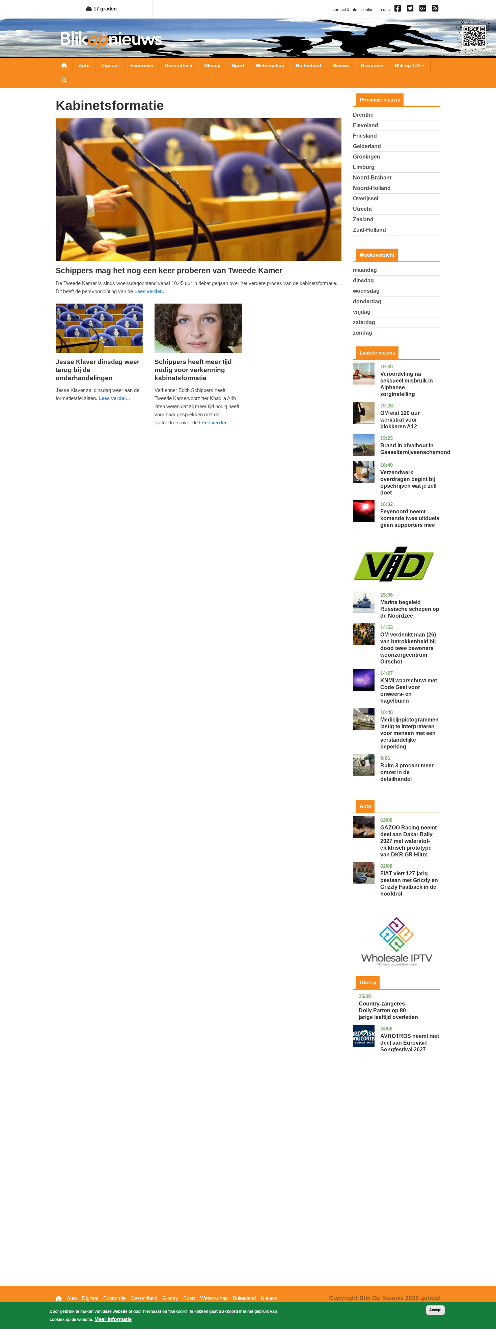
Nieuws (341, 65)
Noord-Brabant (372, 177)
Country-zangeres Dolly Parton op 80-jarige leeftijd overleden (388, 1010)
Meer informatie (113, 1319)
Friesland (365, 136)
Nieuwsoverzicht (64, 65)
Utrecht (362, 209)
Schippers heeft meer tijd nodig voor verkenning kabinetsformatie (193, 369)
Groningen (366, 157)
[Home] (111, 40)
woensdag (366, 291)
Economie (141, 65)
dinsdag (363, 280)
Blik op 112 (408, 65)
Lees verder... (150, 291)
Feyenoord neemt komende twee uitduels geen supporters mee (409, 518)
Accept (435, 1310)
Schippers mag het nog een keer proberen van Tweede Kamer (169, 270)
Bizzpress (372, 65)
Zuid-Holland (369, 230)
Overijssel (365, 198)
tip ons (384, 9)
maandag (365, 270)
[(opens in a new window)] (399, 9)
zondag (362, 333)
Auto (84, 65)
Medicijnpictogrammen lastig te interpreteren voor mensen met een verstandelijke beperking (409, 733)
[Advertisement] (397, 1179)
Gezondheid (179, 65)
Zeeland (363, 219)
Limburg (364, 167)
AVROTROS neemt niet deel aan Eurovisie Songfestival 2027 (409, 1042)
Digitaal (110, 65)
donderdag (367, 301)
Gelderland (367, 146)
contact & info (345, 9)
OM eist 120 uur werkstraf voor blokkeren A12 (400, 419)
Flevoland (365, 125)
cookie (367, 9)
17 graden (104, 8)
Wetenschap (270, 65)
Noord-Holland (372, 188)
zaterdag (364, 322)
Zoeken (64, 80)
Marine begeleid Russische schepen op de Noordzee (409, 609)
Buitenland (308, 65)
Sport (238, 65)
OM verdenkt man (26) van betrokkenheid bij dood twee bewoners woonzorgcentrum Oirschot (408, 648)
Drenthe (363, 115)
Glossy (212, 65)
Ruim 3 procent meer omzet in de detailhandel (407, 772)
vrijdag (361, 312)
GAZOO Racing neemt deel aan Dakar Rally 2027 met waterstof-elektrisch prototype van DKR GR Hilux (408, 841)
